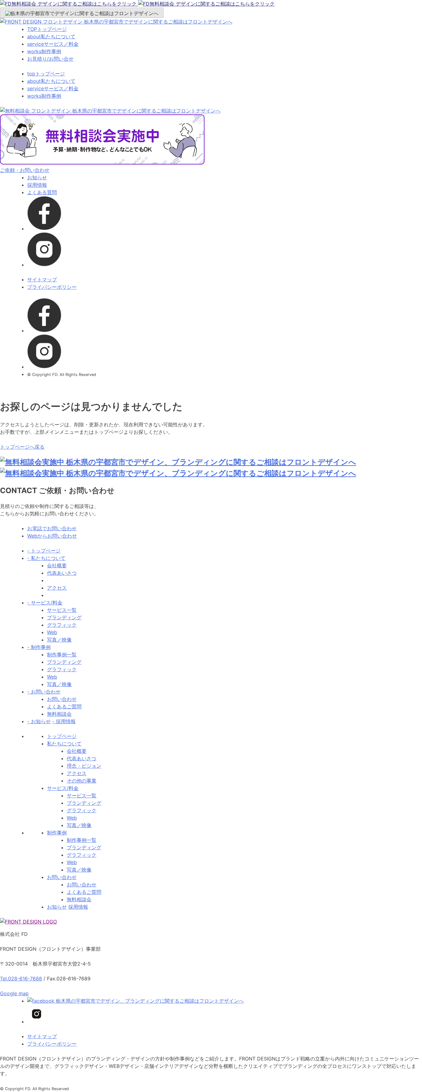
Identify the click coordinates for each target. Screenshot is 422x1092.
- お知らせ (39, 721)
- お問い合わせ (44, 692)
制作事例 (57, 833)
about (51, 36)
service (52, 44)
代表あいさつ (62, 573)
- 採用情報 (64, 721)
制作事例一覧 (62, 654)
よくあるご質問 (64, 706)
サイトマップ (42, 279)
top (46, 73)
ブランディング (64, 617)
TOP (47, 29)
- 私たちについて (46, 558)
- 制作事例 (39, 647)
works (44, 51)
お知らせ (37, 177)
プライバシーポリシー (52, 287)
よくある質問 (42, 192)
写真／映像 (59, 640)
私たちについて (64, 743)
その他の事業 (81, 781)
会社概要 (57, 565)
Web (52, 632)
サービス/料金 (62, 788)
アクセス (57, 588)
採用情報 (37, 185)
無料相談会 (59, 714)
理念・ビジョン (84, 766)
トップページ (62, 736)
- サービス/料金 (44, 602)
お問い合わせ (62, 699)
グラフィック (62, 625)
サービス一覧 (62, 610)
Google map (14, 993)
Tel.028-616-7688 (21, 978)
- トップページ (44, 551)
